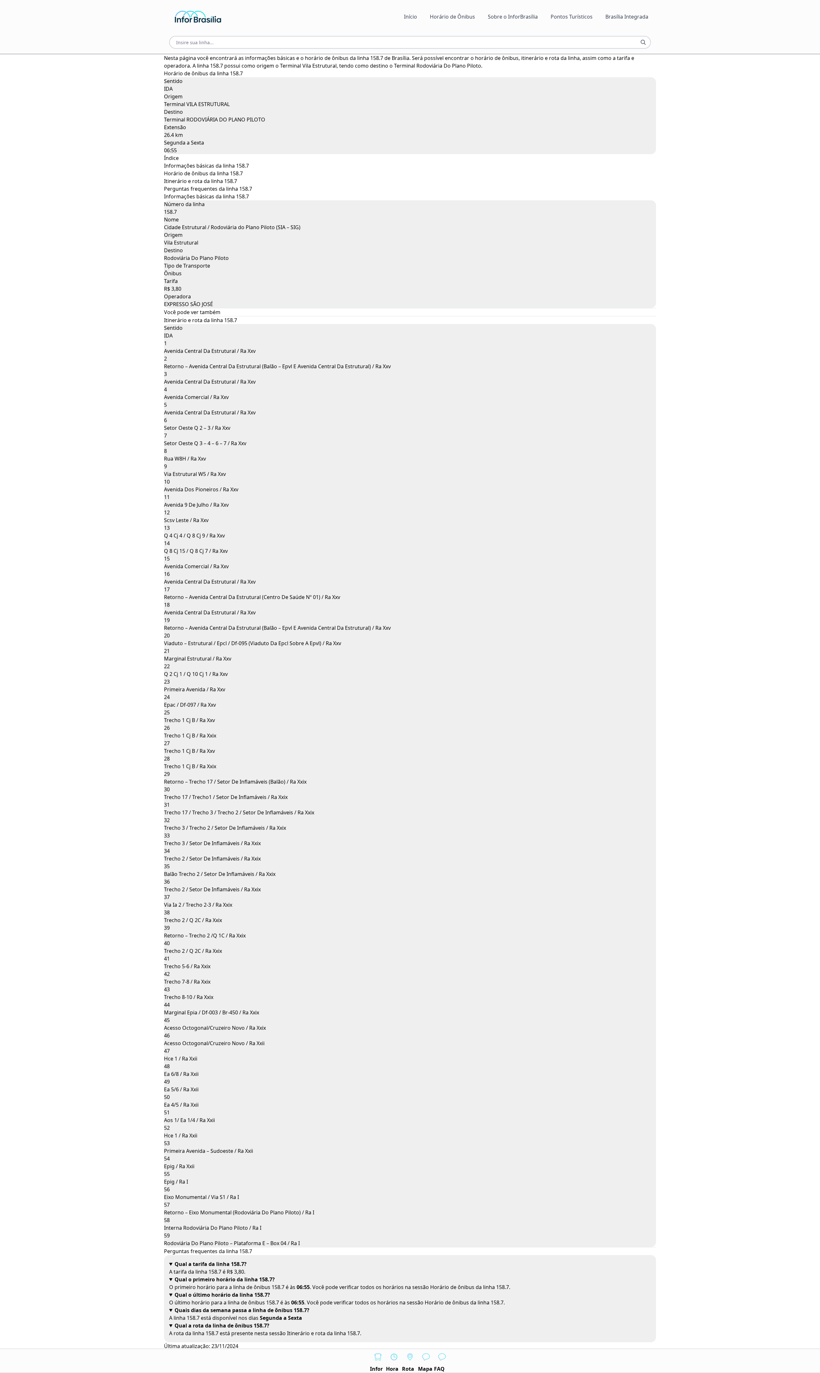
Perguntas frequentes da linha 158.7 (208, 188)
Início (410, 16)
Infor (376, 1368)
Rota (408, 1368)
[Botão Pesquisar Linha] (643, 42)
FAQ (439, 1368)
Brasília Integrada (626, 16)
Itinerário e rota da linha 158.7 (200, 181)
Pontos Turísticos (572, 16)
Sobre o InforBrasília (513, 16)
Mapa (425, 1368)
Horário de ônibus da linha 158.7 (203, 173)
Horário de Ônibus (452, 16)
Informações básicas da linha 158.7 (206, 165)
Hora (392, 1368)
